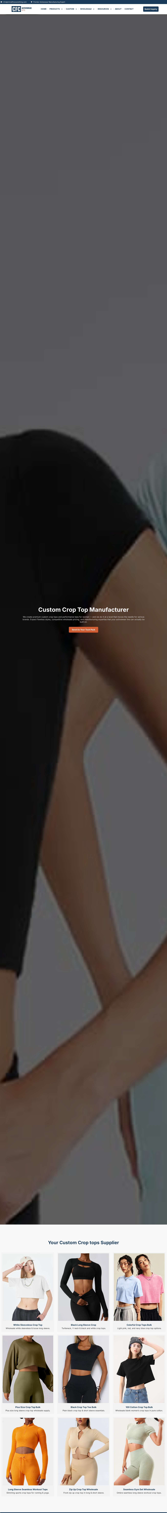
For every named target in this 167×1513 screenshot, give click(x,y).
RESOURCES (103, 9)
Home (43, 9)
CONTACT (129, 9)
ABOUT (118, 9)
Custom (70, 9)
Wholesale (86, 9)
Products (55, 9)
